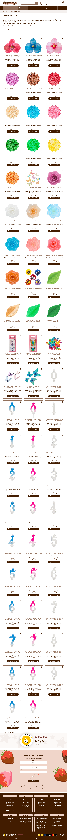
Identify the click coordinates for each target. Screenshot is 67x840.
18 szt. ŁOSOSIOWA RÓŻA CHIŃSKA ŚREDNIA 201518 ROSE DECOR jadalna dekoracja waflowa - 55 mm (12, 288)
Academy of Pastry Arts (25, 819)
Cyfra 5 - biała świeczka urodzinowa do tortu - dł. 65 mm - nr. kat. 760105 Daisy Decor (54, 552)
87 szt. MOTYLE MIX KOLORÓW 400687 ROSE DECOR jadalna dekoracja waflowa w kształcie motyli (54, 354)
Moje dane (41, 800)
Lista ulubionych (41, 803)
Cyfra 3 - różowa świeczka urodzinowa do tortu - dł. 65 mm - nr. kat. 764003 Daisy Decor (33, 519)
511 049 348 (46, 2)
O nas (10, 799)
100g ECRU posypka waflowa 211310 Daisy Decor (12, 122)
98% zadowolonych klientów (11, 834)
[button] (59, 3)
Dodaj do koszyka (12, 65)
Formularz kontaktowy (10, 805)
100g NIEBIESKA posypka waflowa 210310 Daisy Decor (33, 122)
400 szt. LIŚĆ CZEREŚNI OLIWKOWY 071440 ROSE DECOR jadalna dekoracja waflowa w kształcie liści (54, 288)
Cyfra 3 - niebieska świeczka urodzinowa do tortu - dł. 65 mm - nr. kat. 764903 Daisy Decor (12, 519)
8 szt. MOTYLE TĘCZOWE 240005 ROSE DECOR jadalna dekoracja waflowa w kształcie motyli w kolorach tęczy (33, 354)
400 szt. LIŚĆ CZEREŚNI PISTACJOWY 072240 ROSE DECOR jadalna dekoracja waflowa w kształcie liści (33, 321)
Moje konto (41, 796)
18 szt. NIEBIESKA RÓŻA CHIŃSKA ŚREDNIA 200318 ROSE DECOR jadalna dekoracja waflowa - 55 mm (12, 254)
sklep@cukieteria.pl (43, 4)
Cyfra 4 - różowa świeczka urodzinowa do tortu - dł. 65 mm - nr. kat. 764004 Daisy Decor (33, 552)
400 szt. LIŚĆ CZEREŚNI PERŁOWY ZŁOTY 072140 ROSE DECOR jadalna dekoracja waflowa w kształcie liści (12, 321)
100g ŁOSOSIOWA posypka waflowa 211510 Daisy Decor (12, 188)
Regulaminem (22, 786)
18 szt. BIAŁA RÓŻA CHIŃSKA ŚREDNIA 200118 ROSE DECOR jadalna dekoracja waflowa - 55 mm (12, 221)
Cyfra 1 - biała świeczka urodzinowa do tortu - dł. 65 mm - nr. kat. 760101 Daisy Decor (54, 420)
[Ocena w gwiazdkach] (41, 737)
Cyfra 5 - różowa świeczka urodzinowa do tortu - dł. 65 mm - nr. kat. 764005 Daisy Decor (33, 586)
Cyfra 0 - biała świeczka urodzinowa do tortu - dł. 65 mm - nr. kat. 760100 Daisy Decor (54, 387)
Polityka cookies (26, 802)
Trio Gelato (10, 820)
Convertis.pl (52, 838)
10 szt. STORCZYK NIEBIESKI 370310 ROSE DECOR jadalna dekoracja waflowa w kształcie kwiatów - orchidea (33, 56)
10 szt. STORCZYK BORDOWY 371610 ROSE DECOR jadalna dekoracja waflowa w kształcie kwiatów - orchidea (12, 56)
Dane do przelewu (57, 802)
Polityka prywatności (26, 800)
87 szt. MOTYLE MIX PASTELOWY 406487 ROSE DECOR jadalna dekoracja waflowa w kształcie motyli (12, 387)
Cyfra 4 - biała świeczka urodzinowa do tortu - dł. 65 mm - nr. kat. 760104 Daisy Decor (54, 519)
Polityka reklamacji (25, 803)
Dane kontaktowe (10, 800)
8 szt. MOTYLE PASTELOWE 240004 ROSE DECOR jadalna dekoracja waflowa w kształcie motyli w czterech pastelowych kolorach (12, 354)
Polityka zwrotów (25, 805)
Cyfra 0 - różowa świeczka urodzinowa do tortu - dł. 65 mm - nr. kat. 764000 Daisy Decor (33, 420)
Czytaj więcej (6, 29)
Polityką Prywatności (29, 786)
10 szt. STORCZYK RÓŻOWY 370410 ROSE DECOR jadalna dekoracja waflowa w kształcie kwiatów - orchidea (54, 56)
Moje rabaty (41, 805)
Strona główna (6, 11)
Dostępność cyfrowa (26, 806)
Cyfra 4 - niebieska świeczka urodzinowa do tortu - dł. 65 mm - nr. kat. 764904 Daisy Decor (12, 552)
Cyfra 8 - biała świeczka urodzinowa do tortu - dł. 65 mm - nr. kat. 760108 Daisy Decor (54, 652)
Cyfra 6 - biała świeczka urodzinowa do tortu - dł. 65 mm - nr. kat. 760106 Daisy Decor (54, 586)
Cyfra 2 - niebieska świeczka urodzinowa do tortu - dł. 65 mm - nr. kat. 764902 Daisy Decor (12, 486)
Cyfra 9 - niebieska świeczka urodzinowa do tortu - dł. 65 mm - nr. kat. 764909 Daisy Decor (12, 718)
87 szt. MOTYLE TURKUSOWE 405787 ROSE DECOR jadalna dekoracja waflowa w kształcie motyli (33, 387)
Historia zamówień (41, 802)
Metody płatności (57, 800)
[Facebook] (60, 835)
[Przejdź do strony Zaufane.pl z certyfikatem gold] (26, 740)
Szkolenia (41, 8)
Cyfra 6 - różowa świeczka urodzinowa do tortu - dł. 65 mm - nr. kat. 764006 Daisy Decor (33, 619)
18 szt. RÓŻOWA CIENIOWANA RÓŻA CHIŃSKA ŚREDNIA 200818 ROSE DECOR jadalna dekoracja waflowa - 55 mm (33, 254)
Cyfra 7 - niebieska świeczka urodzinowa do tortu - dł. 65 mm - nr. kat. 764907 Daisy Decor (12, 652)
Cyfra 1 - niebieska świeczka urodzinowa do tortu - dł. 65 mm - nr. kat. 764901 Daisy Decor (12, 453)
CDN (10, 821)
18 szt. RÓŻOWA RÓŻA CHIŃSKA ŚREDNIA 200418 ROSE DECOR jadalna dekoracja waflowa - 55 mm (54, 254)
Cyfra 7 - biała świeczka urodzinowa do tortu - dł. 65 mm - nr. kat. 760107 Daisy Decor (54, 619)
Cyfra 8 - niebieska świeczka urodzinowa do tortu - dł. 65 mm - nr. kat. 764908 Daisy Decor (12, 685)
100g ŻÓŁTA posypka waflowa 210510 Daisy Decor (54, 155)
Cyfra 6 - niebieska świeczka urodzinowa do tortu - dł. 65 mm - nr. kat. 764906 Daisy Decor (12, 619)
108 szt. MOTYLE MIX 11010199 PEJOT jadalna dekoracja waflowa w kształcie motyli (33, 188)
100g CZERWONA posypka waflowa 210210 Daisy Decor (54, 89)
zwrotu (57, 805)
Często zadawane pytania (10, 802)
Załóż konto (41, 799)
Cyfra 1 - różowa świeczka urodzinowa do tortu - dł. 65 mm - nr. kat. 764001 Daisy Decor (33, 453)
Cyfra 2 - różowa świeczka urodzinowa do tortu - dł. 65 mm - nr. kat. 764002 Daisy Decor (33, 486)
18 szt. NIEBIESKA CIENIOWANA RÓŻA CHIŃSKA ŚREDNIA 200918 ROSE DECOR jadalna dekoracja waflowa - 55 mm (54, 221)
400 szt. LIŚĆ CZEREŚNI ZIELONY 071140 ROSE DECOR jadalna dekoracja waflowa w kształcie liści (54, 321)
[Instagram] (62, 835)
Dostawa (54, 8)
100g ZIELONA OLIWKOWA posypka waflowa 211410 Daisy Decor (12, 155)
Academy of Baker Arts (25, 822)
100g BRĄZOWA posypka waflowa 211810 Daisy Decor (33, 89)
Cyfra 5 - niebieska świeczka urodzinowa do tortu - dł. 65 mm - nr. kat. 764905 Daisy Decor (12, 586)
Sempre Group (10, 818)
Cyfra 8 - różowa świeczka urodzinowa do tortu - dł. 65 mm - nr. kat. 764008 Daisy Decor (33, 685)
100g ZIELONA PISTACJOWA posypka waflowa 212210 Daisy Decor (33, 155)
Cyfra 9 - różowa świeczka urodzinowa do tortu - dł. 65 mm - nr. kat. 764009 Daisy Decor (33, 718)
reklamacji (57, 803)
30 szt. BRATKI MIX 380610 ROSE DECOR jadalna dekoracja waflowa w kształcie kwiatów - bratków (33, 288)
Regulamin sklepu (25, 799)
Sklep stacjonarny (10, 803)
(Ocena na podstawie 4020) (11, 835)
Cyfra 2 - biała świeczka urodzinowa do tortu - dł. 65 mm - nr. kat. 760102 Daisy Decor (54, 453)
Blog (49, 8)
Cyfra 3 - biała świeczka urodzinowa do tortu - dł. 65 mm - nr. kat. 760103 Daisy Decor (54, 486)
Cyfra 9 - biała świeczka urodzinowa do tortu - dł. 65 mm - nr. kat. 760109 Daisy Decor (54, 685)
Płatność (61, 8)
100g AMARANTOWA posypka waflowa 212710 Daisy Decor (13, 89)
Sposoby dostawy (57, 799)
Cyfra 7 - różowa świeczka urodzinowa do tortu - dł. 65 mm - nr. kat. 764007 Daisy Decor (33, 652)
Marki (12, 11)
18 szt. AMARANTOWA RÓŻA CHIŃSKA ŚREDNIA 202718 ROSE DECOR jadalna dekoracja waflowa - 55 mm (54, 188)
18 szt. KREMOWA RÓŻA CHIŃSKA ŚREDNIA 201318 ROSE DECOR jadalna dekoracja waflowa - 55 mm (33, 221)
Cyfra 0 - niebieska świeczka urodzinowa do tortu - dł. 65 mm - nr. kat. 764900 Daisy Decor (12, 420)
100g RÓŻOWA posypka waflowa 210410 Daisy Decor (54, 122)
